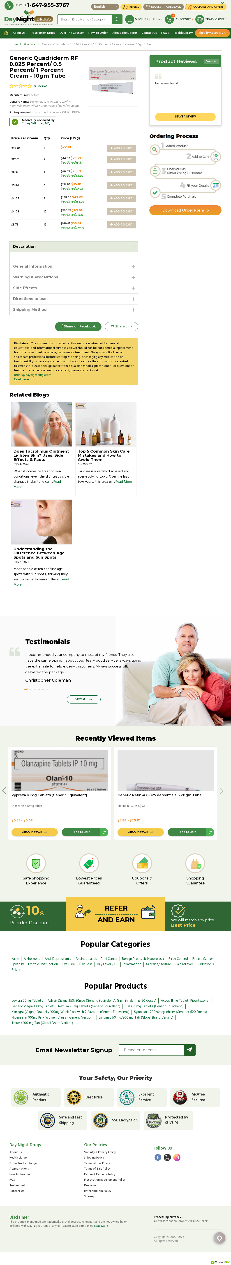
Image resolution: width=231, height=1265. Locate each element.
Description (24, 246)
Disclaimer (90, 1186)
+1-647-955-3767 (46, 5)
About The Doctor (124, 33)
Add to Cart (123, 148)
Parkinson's (206, 964)
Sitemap (89, 1197)
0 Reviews (40, 86)
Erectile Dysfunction (43, 964)
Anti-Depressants (58, 959)
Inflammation (132, 964)
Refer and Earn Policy (97, 1191)
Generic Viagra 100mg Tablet (33, 1006)
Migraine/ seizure (158, 964)
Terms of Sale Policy (97, 1169)
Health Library (183, 33)
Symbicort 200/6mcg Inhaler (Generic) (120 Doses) (170, 1012)
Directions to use (29, 299)
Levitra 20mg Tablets (27, 1000)
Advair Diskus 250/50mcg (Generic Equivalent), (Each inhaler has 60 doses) (102, 1000)
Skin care (29, 44)
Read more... (22, 379)
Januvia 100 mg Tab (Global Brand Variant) (42, 1023)
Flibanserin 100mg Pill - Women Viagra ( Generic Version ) (53, 1017)
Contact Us (149, 33)
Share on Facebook (79, 326)
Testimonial (17, 1186)
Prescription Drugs (42, 33)
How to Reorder (19, 1175)
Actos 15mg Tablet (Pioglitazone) (185, 1000)
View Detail (32, 832)
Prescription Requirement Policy (104, 1180)
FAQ (12, 1180)
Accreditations (19, 1169)
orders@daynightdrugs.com (32, 375)
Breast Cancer (202, 959)
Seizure (17, 970)
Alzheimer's (32, 959)
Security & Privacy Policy (100, 1152)
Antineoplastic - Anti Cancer (97, 959)
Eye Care (68, 964)
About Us (19, 33)
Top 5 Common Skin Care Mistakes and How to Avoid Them (103, 455)
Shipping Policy (94, 1158)
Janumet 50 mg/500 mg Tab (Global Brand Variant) (136, 1017)
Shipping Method (30, 309)
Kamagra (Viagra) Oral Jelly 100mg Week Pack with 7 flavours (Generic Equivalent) (70, 1012)
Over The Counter (72, 33)
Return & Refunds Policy (99, 1175)
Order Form (183, 210)
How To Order (98, 33)
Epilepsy (18, 964)
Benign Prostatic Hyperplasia (143, 959)
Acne (15, 959)
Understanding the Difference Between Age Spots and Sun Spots (39, 553)
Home (13, 44)
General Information (32, 266)
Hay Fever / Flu (107, 964)
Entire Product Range (23, 1163)
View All (211, 61)
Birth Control (178, 959)
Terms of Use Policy (97, 1163)
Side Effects (25, 288)
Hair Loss (85, 964)
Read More (124, 482)
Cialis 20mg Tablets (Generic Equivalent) (154, 1006)
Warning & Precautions (35, 277)
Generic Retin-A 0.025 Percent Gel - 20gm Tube (160, 795)
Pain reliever (184, 964)
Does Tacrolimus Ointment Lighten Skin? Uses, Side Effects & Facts (41, 455)
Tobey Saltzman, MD (35, 123)
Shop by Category (211, 33)
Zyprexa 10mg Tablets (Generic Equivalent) (49, 795)
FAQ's (165, 33)
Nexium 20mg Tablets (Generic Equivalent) (89, 1006)
